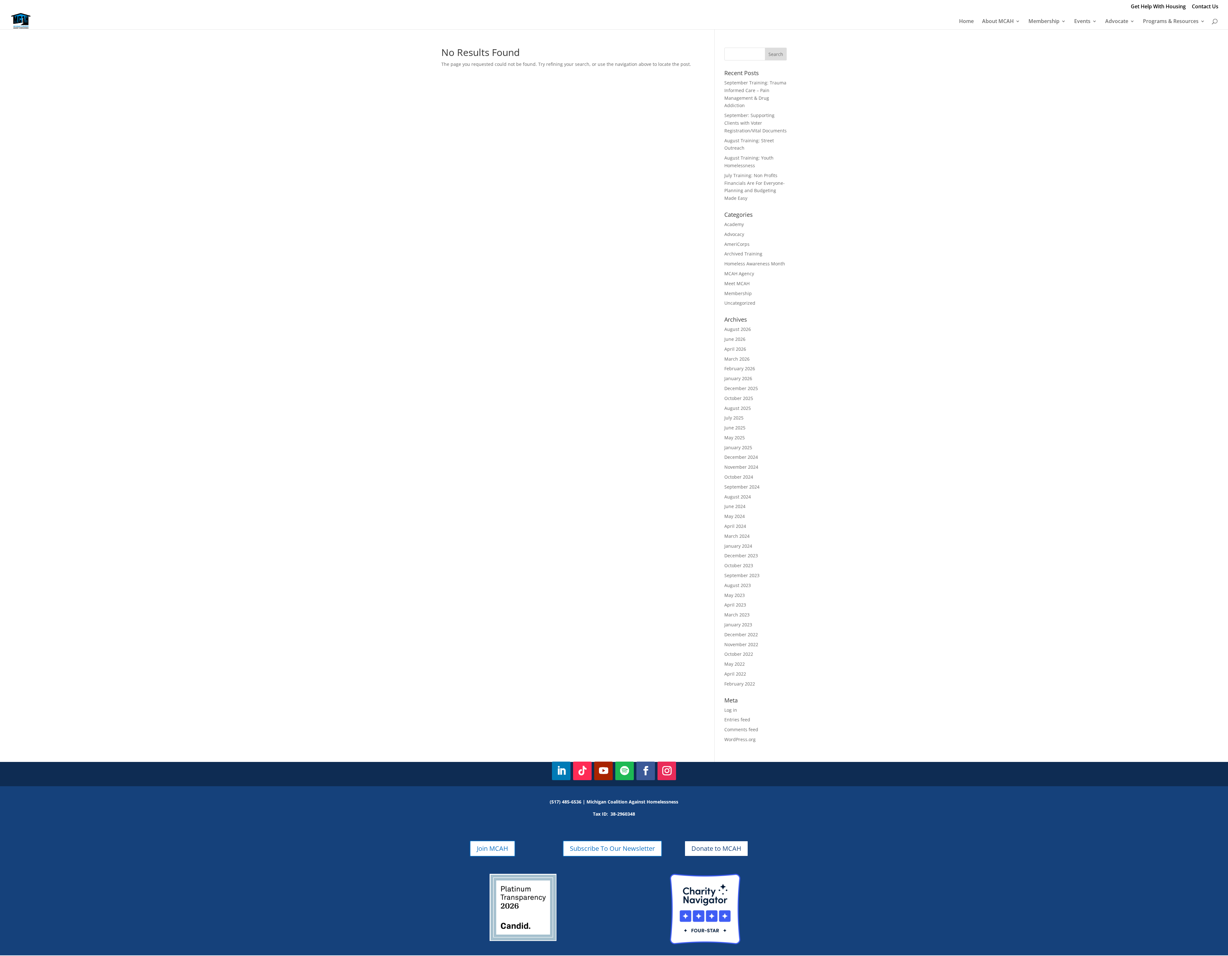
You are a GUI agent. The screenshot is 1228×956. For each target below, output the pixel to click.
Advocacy (734, 234)
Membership (1043, 22)
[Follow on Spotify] (624, 771)
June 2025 (734, 428)
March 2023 (737, 615)
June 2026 (734, 339)
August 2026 (737, 329)
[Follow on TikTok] (582, 771)
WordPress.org (740, 739)
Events (1082, 22)
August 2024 (737, 497)
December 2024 (741, 457)
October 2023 (738, 565)
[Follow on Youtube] (603, 771)
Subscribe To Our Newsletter (612, 848)
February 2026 (739, 368)
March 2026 (737, 359)
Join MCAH (492, 848)
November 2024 (741, 467)
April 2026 (735, 349)
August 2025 (737, 408)
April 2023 (735, 605)
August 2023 (737, 585)
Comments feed (741, 729)
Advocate (1116, 22)
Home (966, 22)
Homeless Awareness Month (754, 264)
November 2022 (741, 644)
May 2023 (734, 595)
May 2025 (734, 438)
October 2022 (738, 654)
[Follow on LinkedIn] (561, 771)
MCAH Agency (739, 273)
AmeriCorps (737, 244)
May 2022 (734, 664)
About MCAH (998, 22)
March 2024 (737, 536)
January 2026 (738, 378)
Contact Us (1205, 7)
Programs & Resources (1171, 22)
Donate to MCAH (716, 848)
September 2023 (742, 575)
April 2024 (735, 526)
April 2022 (735, 674)
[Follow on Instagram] (666, 771)
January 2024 (738, 546)
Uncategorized (739, 303)
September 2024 (742, 487)
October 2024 (738, 477)
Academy (734, 224)
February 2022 (739, 684)
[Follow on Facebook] (645, 771)
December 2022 (741, 634)
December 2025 (741, 388)
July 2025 (734, 418)
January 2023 (738, 625)
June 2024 (734, 506)
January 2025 (738, 447)
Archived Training (743, 254)
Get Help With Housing (1158, 7)
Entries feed (737, 720)
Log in (730, 710)
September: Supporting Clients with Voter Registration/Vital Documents (755, 123)
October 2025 (738, 398)
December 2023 (741, 555)
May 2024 (734, 516)
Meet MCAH (737, 283)
